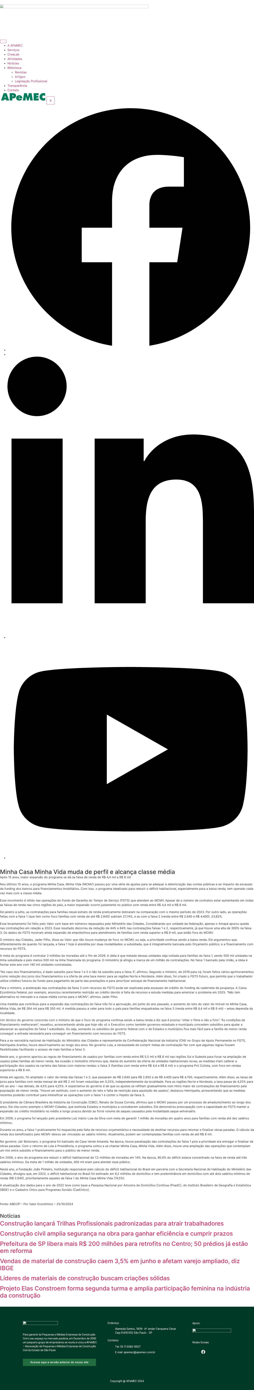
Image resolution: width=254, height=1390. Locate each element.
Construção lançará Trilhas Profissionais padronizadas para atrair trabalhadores (112, 1223)
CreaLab (13, 54)
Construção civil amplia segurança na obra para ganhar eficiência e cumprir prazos (116, 1233)
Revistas (21, 72)
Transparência (17, 85)
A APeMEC (15, 45)
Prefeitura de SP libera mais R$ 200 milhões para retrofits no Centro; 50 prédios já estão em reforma (124, 1247)
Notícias (13, 63)
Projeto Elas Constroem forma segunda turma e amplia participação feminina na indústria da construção (125, 1292)
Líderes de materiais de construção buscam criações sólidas (85, 1278)
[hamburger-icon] (3, 41)
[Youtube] (130, 858)
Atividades (14, 59)
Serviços (13, 50)
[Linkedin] (130, 637)
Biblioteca (14, 68)
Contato (13, 90)
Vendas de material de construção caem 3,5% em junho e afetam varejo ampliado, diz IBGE (120, 1264)
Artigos (20, 77)
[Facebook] (130, 350)
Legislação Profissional (31, 81)
